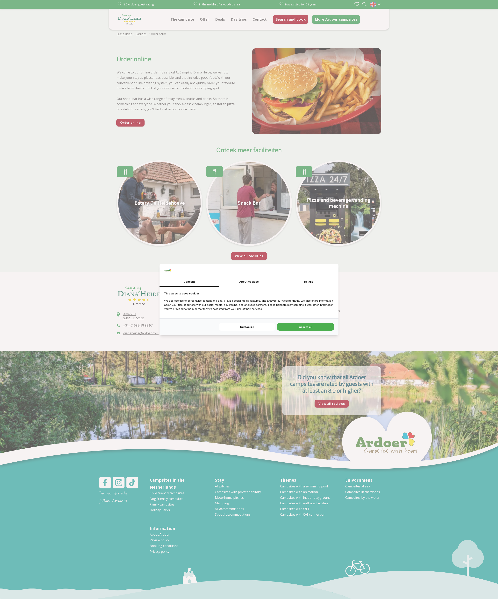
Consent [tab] (189, 281)
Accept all (305, 326)
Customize (247, 326)
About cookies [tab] (249, 281)
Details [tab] (308, 281)
